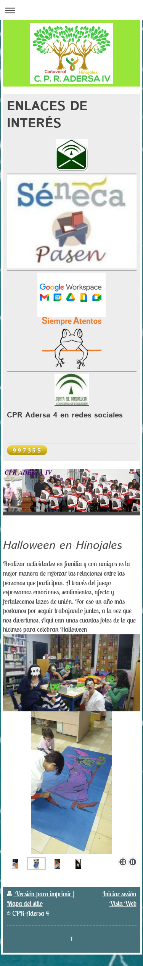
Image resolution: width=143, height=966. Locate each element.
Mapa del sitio (25, 903)
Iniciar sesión (120, 893)
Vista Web (123, 903)
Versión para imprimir (43, 893)
